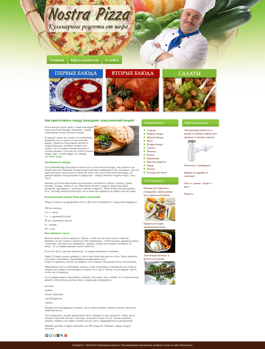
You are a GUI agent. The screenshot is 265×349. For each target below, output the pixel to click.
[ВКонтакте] (47, 335)
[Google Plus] (66, 335)
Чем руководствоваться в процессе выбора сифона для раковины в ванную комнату (200, 134)
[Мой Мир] (58, 335)
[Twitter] (50, 335)
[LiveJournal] (62, 335)
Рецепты (188, 194)
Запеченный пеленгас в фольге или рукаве (156, 257)
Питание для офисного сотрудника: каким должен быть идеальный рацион (158, 192)
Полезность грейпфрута (197, 165)
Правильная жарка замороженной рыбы (154, 225)
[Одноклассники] (54, 335)
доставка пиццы (53, 156)
